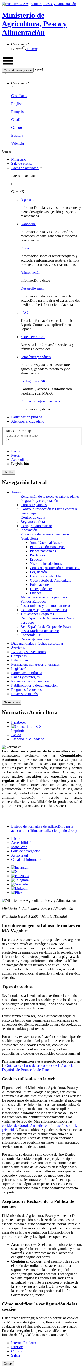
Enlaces (35, 593)
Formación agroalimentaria (40, 401)
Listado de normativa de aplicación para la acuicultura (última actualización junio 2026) (44, 828)
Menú (39, 70)
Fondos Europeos (33, 601)
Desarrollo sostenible (45, 576)
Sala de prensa (21, 163)
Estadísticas (19, 660)
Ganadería (28, 224)
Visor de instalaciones (46, 564)
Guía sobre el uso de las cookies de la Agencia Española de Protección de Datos (38, 1068)
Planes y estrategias (25, 677)
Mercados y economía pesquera (44, 597)
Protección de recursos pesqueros (45, 534)
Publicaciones (40, 585)
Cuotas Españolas (34, 505)
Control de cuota (33, 517)
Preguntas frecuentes (26, 690)
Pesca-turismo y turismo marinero (45, 606)
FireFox (17, 1347)
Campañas (19, 656)
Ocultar (9, 472)
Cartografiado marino (36, 526)
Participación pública (26, 417)
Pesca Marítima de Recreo (40, 631)
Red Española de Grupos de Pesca (46, 627)
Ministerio (18, 159)
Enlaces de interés (24, 694)
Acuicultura (19, 460)
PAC (24, 313)
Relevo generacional (36, 639)
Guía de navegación (26, 851)
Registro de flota (33, 522)
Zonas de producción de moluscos (55, 568)
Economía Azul (32, 635)
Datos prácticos (41, 589)
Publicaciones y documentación (34, 685)
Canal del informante (26, 859)
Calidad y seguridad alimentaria (44, 610)
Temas (16, 492)
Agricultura (29, 200)
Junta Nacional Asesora (47, 543)
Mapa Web (19, 847)
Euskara (17, 135)
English (16, 104)
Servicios (18, 648)
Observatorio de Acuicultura (50, 580)
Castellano (19, 96)
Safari (15, 1355)
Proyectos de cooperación (30, 681)
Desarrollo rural (32, 288)
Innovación (29, 530)
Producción (38, 555)
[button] (42, 70)
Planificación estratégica (47, 547)
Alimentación (30, 272)
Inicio (15, 451)
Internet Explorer (23, 1343)
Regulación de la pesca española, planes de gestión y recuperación (50, 498)
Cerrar (8, 1363)
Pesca (25, 248)
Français (17, 112)
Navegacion (12, 702)
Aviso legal (19, 855)
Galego (16, 127)
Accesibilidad (21, 843)
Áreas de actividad (25, 168)
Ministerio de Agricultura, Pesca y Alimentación (34, 24)
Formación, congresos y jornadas (35, 664)
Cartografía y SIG (34, 381)
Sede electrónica (33, 337)
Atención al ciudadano (27, 421)
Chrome (17, 1351)
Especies (36, 559)
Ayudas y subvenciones (28, 652)
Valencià (17, 143)
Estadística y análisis (36, 357)
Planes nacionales (43, 551)
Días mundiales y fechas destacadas (37, 643)
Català (16, 120)
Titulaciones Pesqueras (37, 614)
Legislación (38, 572)
